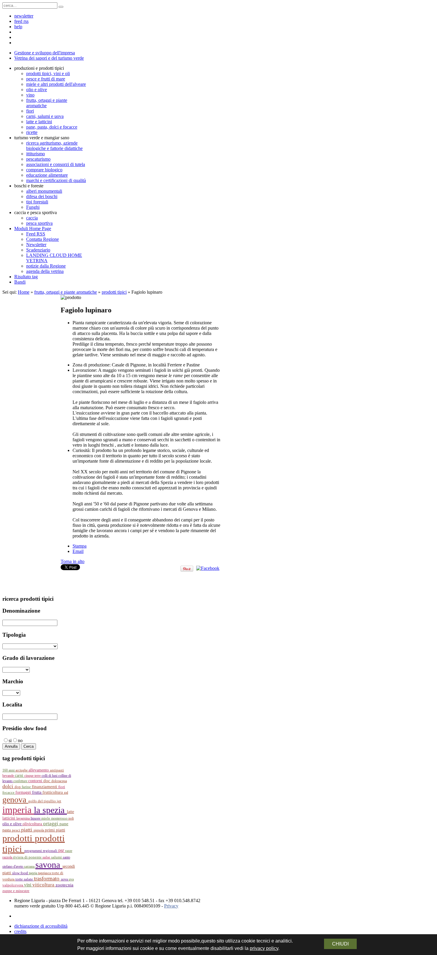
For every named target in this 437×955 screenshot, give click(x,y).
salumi (57, 857)
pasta (7, 830)
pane (63, 823)
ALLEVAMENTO (39, 770)
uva (71, 879)
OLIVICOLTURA (33, 823)
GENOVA (15, 799)
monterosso (59, 818)
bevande (8, 776)
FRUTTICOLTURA (53, 792)
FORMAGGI (23, 792)
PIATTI (27, 830)
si (10, 740)
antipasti (57, 770)
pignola (39, 830)
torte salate (24, 879)
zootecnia (64, 885)
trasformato (47, 878)
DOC (47, 780)
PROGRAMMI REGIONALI (41, 850)
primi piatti (55, 830)
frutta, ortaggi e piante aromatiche (65, 292)
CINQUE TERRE (33, 776)
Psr (61, 850)
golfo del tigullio (42, 801)
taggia (33, 873)
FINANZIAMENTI (45, 786)
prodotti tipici (114, 292)
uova (65, 879)
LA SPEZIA (50, 810)
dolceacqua (59, 781)
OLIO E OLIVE (12, 824)
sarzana (29, 866)
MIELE (46, 818)
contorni (35, 781)
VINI (28, 884)
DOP (18, 787)
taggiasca (45, 873)
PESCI (16, 830)
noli (71, 818)
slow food (20, 873)
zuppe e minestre (15, 890)
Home (23, 292)
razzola (7, 857)
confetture (20, 781)
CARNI (19, 775)
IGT (59, 801)
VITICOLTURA (44, 885)
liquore (36, 818)
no (20, 740)
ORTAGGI (51, 823)
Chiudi (340, 943)
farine (27, 787)
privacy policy (264, 948)
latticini (9, 818)
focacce (8, 792)
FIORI (61, 787)
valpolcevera (13, 885)
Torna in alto (72, 561)
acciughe (22, 770)
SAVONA (48, 865)
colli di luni (50, 776)
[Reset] (61, 7)
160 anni (8, 770)
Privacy (171, 905)
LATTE (70, 811)
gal (66, 792)
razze (68, 851)
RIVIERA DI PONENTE (28, 857)
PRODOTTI (18, 838)
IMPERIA (18, 809)
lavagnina (23, 818)
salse (47, 857)
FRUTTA (37, 792)
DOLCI (8, 786)
